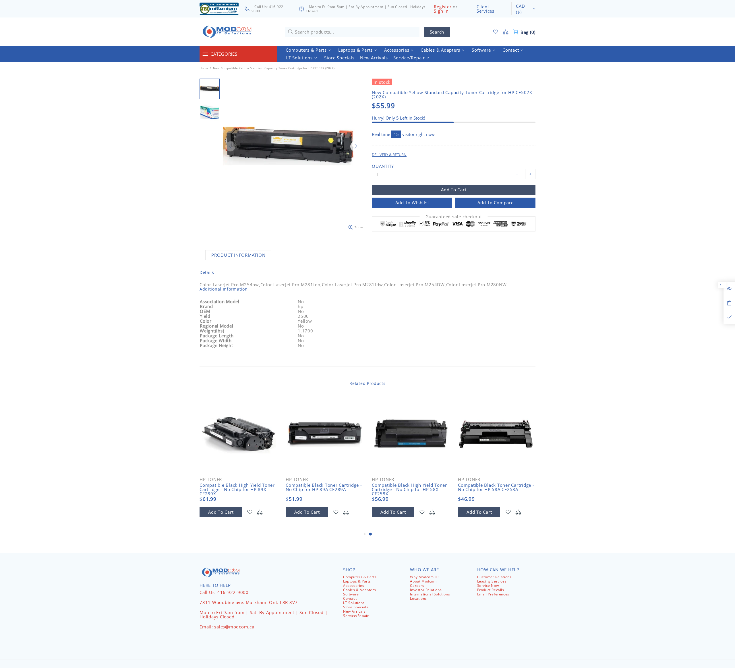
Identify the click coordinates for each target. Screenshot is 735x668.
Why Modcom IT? (424, 577)
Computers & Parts (359, 577)
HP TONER (211, 479)
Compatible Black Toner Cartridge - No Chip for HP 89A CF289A (324, 487)
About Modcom (423, 581)
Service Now (488, 585)
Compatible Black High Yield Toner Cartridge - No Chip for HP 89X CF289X (237, 489)
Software (351, 594)
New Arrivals (354, 611)
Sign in (441, 11)
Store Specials (355, 607)
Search (437, 32)
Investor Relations (426, 590)
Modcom (228, 32)
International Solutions (430, 594)
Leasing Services (492, 581)
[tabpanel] (411, 463)
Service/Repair (356, 616)
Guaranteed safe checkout (453, 217)
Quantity (383, 166)
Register (442, 7)
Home (204, 68)
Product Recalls (490, 590)
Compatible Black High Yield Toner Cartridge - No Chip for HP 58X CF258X (409, 489)
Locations (418, 598)
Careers (417, 585)
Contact (350, 598)
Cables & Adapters (359, 590)
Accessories (353, 585)
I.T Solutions (354, 603)
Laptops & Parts (357, 581)
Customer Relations (494, 577)
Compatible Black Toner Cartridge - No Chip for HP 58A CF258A (496, 487)
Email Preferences (493, 594)
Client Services (485, 9)
